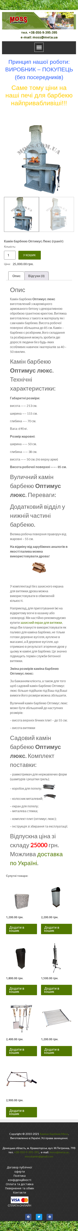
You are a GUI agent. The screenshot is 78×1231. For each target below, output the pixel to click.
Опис (16, 276)
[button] (39, 47)
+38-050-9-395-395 (26, 1152)
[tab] (16, 275)
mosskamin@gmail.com (39, 1156)
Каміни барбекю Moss (54, 1134)
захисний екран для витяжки (41, 622)
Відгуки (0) (36, 276)
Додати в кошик (16, 929)
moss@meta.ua (59, 1152)
